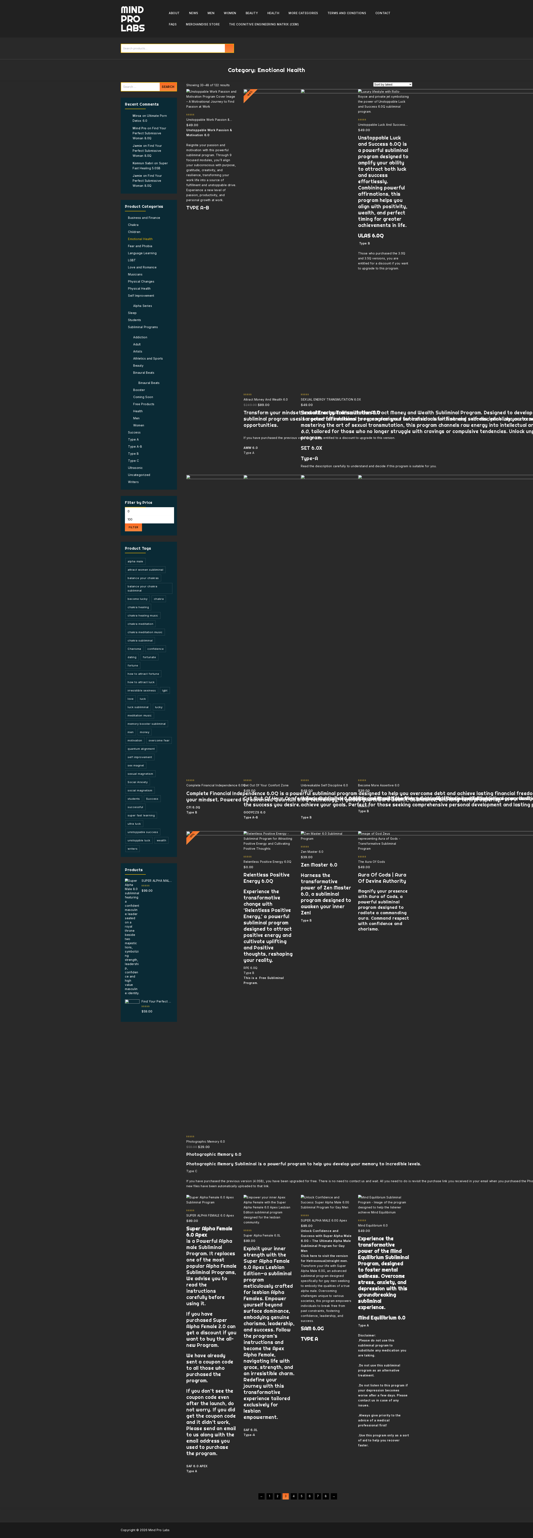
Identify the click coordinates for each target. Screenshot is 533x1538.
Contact (383, 13)
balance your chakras (143, 578)
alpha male (135, 561)
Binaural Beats (143, 372)
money (144, 732)
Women (230, 13)
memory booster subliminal (147, 723)
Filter (133, 527)
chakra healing (138, 607)
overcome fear (159, 740)
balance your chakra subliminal (142, 588)
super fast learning (141, 815)
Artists (137, 351)
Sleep (132, 313)
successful (135, 807)
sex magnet (136, 765)
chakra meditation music (145, 632)
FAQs (173, 24)
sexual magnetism (140, 773)
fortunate (149, 657)
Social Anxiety (138, 782)
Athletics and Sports (148, 358)
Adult (137, 344)
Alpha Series (142, 306)
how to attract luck (141, 682)
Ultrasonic (135, 467)
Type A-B (135, 446)
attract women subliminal (145, 569)
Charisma (134, 648)
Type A (133, 439)
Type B (133, 453)
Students (134, 320)
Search (229, 48)
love (130, 698)
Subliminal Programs (143, 327)
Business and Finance (144, 217)
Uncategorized (139, 475)
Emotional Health (140, 239)
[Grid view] (235, 85)
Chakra (133, 225)
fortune (133, 665)
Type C (133, 460)
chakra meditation (140, 623)
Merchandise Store (203, 24)
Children (134, 232)
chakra (159, 598)
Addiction (140, 337)
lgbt (164, 690)
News (193, 13)
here (313, 1256)
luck (143, 698)
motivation (135, 740)
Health (273, 13)
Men (211, 13)
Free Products (143, 404)
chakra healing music (143, 615)
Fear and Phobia (140, 246)
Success (134, 432)
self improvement (140, 757)
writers (132, 848)
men (131, 732)
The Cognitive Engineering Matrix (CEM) (264, 24)
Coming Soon (143, 397)
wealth (161, 840)
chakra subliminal (140, 640)
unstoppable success (143, 832)
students (134, 798)
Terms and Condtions (347, 13)
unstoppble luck (139, 840)
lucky (159, 707)
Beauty (252, 13)
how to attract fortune (143, 673)
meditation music (140, 715)
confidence (155, 648)
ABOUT (174, 13)
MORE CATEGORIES (303, 13)
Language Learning (142, 253)
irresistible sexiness (142, 690)
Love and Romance (142, 267)
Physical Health (139, 288)
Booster (139, 390)
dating (132, 657)
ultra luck (134, 823)
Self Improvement (141, 295)
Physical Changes (141, 281)
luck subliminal (138, 707)
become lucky (137, 598)
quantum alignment (141, 748)
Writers (133, 482)
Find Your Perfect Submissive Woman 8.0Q (149, 133)
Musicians (135, 274)
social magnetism (140, 790)
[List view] (242, 85)
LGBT (132, 260)
